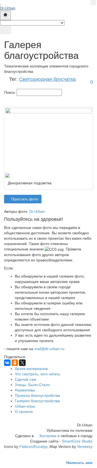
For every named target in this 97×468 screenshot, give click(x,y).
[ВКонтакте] (7, 362)
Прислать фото (24, 199)
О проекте (24, 411)
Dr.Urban (37, 211)
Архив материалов (31, 368)
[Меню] (5, 30)
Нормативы (25, 390)
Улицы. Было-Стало (32, 385)
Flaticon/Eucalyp (33, 446)
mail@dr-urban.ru (49, 349)
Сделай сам (25, 379)
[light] (5, 15)
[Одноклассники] (15, 362)
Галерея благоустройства (37, 401)
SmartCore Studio (77, 441)
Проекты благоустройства (37, 395)
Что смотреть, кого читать (37, 374)
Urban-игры (25, 406)
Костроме (48, 436)
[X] (22, 362)
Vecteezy (84, 446)
